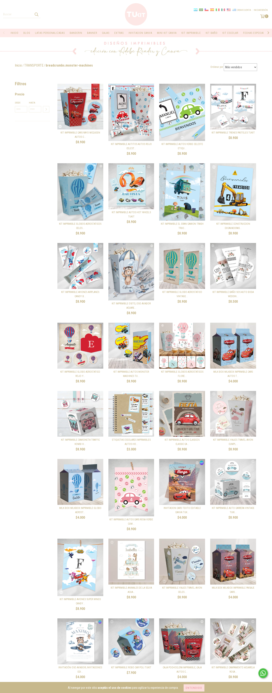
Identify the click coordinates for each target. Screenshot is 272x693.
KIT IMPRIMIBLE (191, 32)
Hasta (32, 103)
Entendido (194, 687)
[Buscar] (36, 14)
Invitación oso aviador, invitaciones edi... (80, 669)
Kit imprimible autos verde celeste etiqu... (182, 146)
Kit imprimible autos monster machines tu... (131, 374)
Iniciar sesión (261, 10)
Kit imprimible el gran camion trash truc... (182, 226)
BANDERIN (76, 32)
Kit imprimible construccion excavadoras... (233, 226)
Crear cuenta (244, 10)
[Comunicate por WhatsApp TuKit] (263, 673)
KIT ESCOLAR (230, 32)
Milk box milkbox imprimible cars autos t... (233, 374)
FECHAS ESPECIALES (255, 32)
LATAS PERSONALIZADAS (50, 32)
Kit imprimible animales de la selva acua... (131, 590)
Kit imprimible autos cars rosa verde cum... (131, 521)
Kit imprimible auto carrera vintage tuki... (233, 510)
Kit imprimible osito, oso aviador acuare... (131, 305)
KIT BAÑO (212, 32)
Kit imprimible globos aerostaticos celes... (80, 226)
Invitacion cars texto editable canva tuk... (182, 510)
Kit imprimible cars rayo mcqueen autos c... (80, 134)
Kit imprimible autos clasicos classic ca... (182, 442)
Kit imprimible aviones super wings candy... (80, 601)
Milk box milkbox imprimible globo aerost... (80, 510)
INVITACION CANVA (140, 32)
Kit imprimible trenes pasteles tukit (233, 132)
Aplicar (46, 109)
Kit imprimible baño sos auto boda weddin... (233, 294)
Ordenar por (216, 66)
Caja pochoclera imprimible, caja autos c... (182, 669)
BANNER (92, 32)
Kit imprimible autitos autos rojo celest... (131, 146)
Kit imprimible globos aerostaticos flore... (182, 374)
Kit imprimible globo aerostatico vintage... (182, 294)
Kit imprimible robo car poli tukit (131, 667)
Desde (17, 103)
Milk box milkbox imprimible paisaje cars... (233, 590)
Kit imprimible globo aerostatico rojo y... (80, 374)
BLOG (26, 32)
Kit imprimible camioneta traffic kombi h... (80, 442)
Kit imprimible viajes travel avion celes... (182, 590)
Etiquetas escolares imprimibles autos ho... (131, 442)
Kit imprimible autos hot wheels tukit (131, 214)
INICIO (14, 32)
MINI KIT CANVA (167, 32)
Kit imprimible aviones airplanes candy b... (80, 294)
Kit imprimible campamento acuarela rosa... (233, 669)
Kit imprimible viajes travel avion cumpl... (233, 442)
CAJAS (105, 32)
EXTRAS (119, 32)
